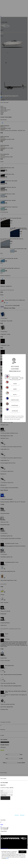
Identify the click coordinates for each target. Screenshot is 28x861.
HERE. (7, 858)
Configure (3, 848)
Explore (6, 848)
